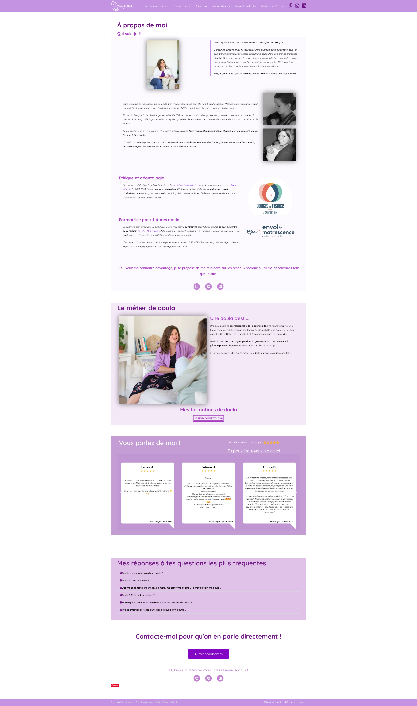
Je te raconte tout (207, 418)
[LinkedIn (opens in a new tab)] (304, 5)
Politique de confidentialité (276, 702)
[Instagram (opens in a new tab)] (297, 5)
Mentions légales (298, 702)
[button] (121, 492)
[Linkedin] (220, 286)
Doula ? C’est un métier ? (135, 580)
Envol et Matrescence (149, 230)
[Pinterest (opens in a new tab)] (291, 5)
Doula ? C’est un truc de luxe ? (138, 595)
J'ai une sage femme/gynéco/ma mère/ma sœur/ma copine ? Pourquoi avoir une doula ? (171, 587)
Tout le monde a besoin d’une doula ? (142, 573)
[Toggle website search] (282, 6)
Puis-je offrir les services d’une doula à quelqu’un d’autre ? (154, 609)
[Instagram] (197, 286)
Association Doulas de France (186, 185)
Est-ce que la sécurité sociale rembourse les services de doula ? (157, 602)
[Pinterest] (208, 286)
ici (290, 352)
